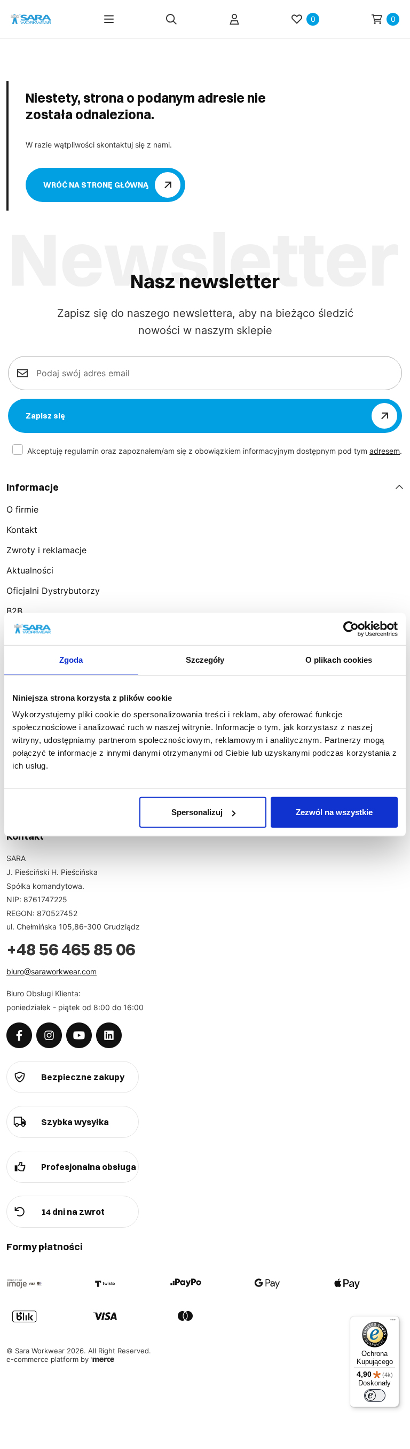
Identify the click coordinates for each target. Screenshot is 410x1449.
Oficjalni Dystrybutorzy (53, 590)
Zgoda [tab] (71, 659)
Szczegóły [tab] (205, 659)
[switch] (374, 1395)
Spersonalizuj (197, 812)
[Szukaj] (171, 19)
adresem (384, 450)
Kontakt (21, 529)
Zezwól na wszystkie (334, 812)
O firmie (22, 509)
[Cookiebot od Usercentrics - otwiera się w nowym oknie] (351, 629)
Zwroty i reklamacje (46, 550)
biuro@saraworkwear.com (51, 971)
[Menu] (109, 19)
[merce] (102, 1359)
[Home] (31, 19)
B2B (14, 611)
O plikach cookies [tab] (339, 659)
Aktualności (29, 570)
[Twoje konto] (234, 19)
